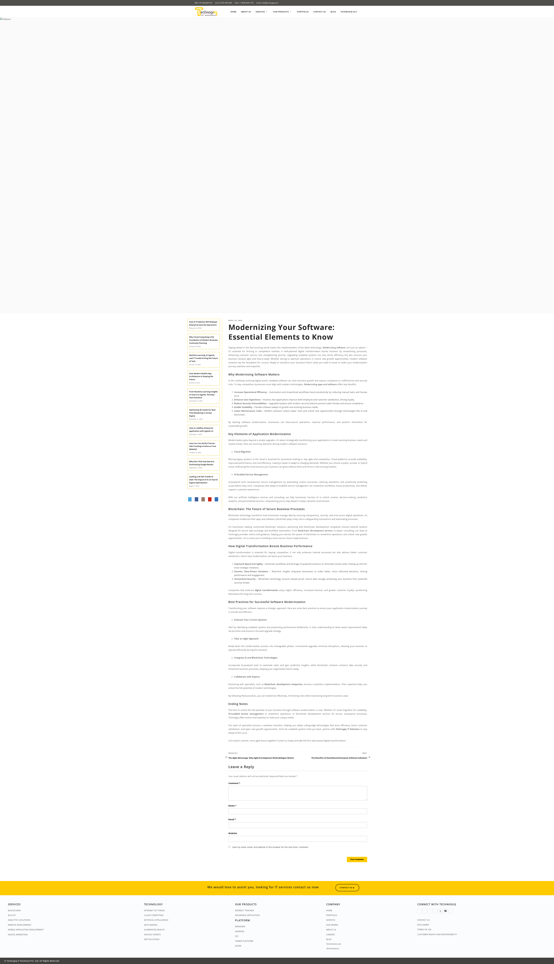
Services (260, 12)
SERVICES (330, 920)
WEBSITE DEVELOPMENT (19, 924)
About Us (246, 12)
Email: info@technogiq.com (267, 3)
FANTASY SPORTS (152, 934)
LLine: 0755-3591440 (223, 3)
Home (233, 12)
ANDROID (239, 931)
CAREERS (330, 934)
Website (232, 833)
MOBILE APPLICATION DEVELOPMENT (26, 929)
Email (232, 819)
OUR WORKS (332, 924)
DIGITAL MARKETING (18, 934)
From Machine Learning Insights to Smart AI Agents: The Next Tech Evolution (203, 394)
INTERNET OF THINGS (154, 910)
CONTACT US (423, 920)
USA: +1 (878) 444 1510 (244, 3)
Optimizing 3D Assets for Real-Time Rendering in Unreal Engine (202, 413)
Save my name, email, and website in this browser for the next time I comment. (270, 847)
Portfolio (303, 12)
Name (232, 805)
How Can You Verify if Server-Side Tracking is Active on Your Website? (202, 446)
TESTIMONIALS (332, 948)
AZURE (238, 945)
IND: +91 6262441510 (203, 3)
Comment (234, 783)
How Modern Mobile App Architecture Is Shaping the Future (201, 376)
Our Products (281, 12)
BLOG (329, 939)
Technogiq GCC (349, 12)
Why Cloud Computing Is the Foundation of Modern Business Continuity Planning (203, 340)
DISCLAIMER (423, 924)
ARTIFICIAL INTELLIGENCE (156, 920)
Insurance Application (247, 915)
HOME (329, 910)
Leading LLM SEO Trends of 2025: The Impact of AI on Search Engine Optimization (203, 479)
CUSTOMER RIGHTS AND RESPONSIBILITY (437, 934)
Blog (333, 12)
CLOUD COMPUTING (153, 915)
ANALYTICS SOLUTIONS (19, 920)
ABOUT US (331, 929)
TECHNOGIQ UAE (333, 944)
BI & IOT (12, 915)
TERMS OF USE (424, 929)
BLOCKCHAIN (14, 910)
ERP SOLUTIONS (151, 939)
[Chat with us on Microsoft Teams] (445, 911)
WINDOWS (240, 926)
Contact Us (319, 12)
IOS (236, 936)
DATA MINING (150, 924)
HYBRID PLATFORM (244, 941)
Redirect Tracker (244, 910)
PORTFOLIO (331, 915)
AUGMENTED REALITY (154, 929)
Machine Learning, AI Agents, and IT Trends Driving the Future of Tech (203, 358)
